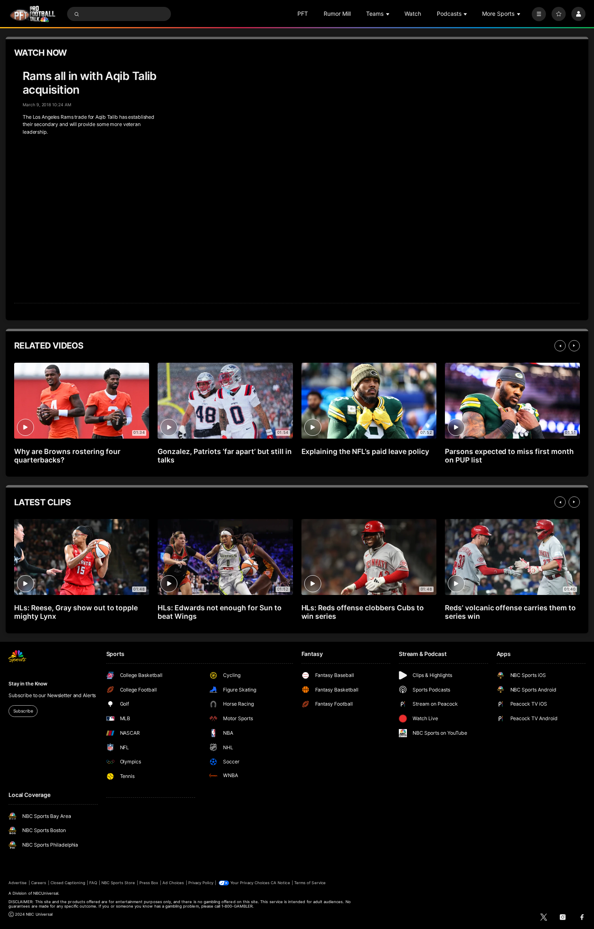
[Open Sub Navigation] (388, 14)
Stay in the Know (27, 684)
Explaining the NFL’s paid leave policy (365, 451)
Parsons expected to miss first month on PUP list (509, 455)
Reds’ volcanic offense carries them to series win (510, 611)
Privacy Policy (200, 883)
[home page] (32, 13)
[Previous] (560, 345)
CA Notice (280, 883)
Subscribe (23, 711)
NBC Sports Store (118, 883)
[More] (539, 14)
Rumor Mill (337, 13)
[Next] (574, 345)
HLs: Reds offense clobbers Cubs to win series (362, 611)
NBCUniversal (46, 893)
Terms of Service (310, 883)
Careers (38, 883)
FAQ (93, 883)
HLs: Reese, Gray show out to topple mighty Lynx (76, 611)
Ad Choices (173, 883)
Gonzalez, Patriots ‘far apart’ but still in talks (224, 455)
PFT (302, 13)
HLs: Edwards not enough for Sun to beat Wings (219, 611)
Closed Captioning (68, 883)
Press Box (148, 883)
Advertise (17, 883)
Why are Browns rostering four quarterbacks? (67, 455)
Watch (412, 13)
